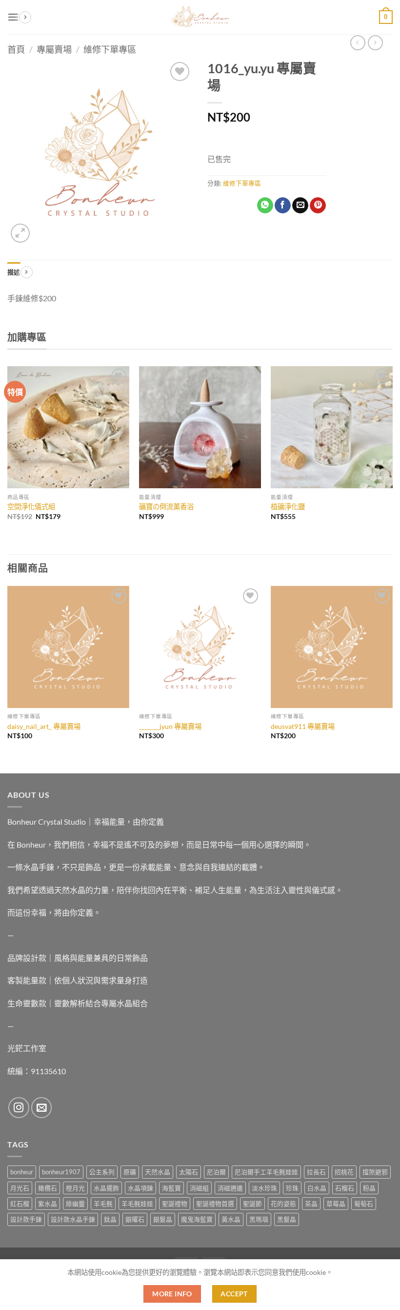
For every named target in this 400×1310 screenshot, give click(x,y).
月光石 (19, 1188)
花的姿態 (283, 1203)
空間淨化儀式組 (31, 506)
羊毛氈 (103, 1203)
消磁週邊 (230, 1188)
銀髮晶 (162, 1219)
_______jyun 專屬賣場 (170, 726)
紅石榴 (19, 1203)
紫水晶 (47, 1203)
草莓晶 (335, 1203)
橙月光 (75, 1188)
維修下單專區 (109, 49)
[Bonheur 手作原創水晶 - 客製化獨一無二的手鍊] (200, 17)
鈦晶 (110, 1219)
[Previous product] (375, 42)
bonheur (21, 1172)
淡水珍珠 (264, 1188)
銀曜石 (134, 1219)
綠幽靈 (75, 1203)
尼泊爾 (216, 1172)
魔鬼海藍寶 (197, 1219)
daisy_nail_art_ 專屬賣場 (43, 726)
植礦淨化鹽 (288, 506)
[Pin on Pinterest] (318, 205)
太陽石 (188, 1172)
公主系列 (102, 1172)
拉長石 (316, 1172)
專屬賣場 (54, 49)
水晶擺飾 (106, 1188)
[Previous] (7, 452)
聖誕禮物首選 (215, 1203)
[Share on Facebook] (283, 205)
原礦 (129, 1172)
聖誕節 (252, 1203)
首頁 (16, 49)
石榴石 (344, 1188)
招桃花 (344, 1172)
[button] (13, 17)
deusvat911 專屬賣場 (303, 726)
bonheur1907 (61, 1172)
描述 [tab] (13, 272)
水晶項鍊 (140, 1188)
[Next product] (357, 42)
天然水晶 (157, 1172)
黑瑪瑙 (258, 1219)
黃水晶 (230, 1219)
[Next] (392, 452)
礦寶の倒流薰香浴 (166, 506)
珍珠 (292, 1188)
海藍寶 (171, 1188)
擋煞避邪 (375, 1172)
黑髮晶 (286, 1219)
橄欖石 (47, 1188)
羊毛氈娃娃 (137, 1203)
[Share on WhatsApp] (265, 205)
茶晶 (311, 1203)
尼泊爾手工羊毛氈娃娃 (266, 1172)
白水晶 (316, 1188)
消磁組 (199, 1188)
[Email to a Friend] (300, 205)
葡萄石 (363, 1203)
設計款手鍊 (26, 1219)
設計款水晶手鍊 (73, 1219)
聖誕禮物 (174, 1203)
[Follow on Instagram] (18, 1107)
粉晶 (369, 1188)
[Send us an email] (41, 1107)
